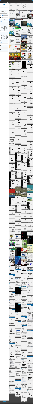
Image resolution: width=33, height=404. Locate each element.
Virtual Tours (5, 2)
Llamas (1, 39)
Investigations (9, 2)
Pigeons (1, 40)
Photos (1, 19)
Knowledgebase (18, 2)
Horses (6, 38)
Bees (6, 35)
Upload (4, 4)
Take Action (11, 2)
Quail (6, 40)
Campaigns (7, 2)
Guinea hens (1, 38)
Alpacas (4, 35)
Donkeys (1, 37)
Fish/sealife (7, 37)
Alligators (1, 35)
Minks (6, 39)
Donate (20, 403)
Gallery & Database (1, 2)
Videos (5, 19)
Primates (4, 40)
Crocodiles (7, 36)
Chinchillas (4, 36)
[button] (7, 47)
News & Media (13, 2)
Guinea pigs (4, 38)
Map (3, 2)
